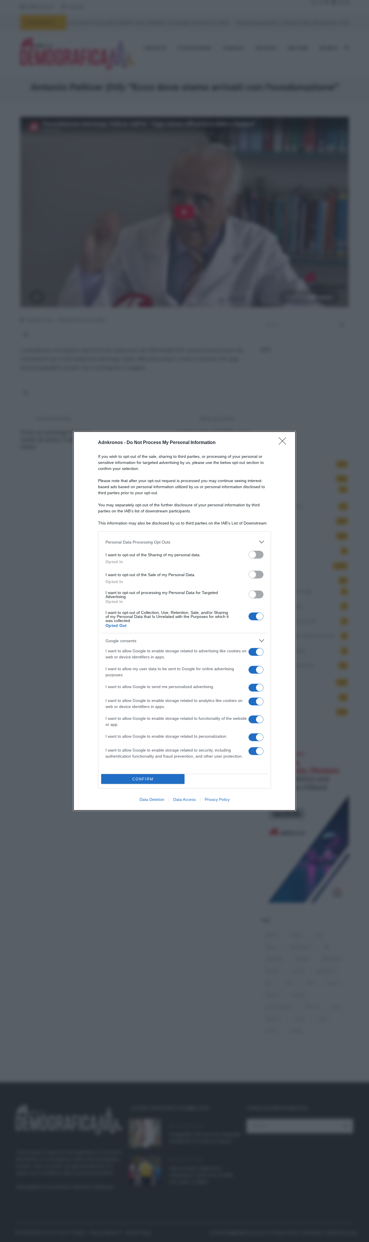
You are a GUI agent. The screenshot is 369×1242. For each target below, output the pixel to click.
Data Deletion (152, 799)
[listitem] (184, 542)
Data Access (184, 799)
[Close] (284, 442)
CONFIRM (143, 779)
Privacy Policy (217, 799)
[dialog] (184, 621)
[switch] (255, 555)
